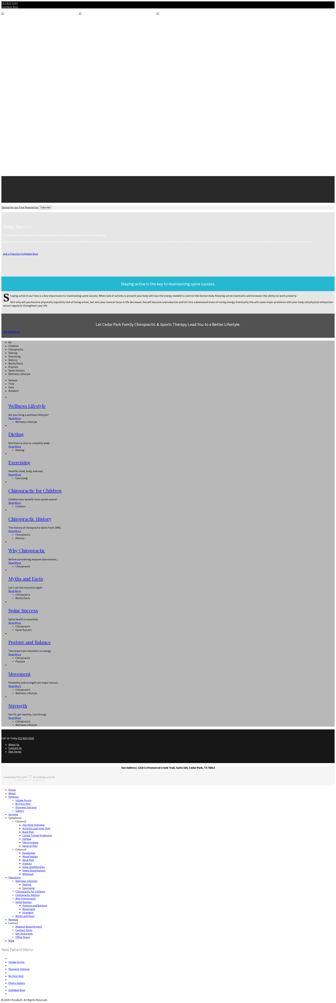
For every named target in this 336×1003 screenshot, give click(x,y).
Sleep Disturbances (33, 101)
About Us (13, 744)
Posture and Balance (34, 136)
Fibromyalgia (30, 77)
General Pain (30, 80)
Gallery (19, 45)
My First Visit (23, 38)
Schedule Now (9, 6)
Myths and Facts (24, 147)
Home (12, 789)
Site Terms (14, 751)
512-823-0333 (9, 3)
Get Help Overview (33, 59)
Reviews (13, 150)
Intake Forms (23, 34)
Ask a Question (12, 254)
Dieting (26, 115)
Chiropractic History (27, 126)
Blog (11, 171)
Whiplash (28, 105)
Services (13, 49)
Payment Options (26, 41)
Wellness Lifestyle (26, 112)
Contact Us (15, 748)
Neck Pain (28, 91)
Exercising (28, 119)
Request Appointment (28, 157)
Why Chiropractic (25, 129)
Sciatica (27, 94)
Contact (13, 154)
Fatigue (26, 73)
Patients (13, 31)
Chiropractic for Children (30, 122)
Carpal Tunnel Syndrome (37, 70)
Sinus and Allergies (33, 98)
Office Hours (22, 168)
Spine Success (23, 133)
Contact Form (23, 161)
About (12, 27)
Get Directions (24, 164)
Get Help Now (11, 331)
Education (14, 108)
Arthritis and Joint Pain (36, 63)
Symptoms (15, 52)
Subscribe (45, 207)
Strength (27, 143)
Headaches (28, 84)
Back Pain (28, 66)
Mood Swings (30, 87)
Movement (28, 140)
